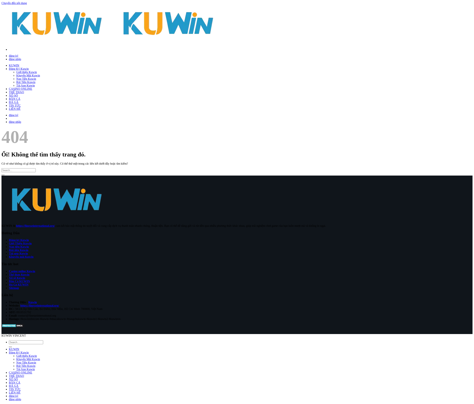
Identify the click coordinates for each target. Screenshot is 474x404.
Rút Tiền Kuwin (25, 82)
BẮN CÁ (14, 98)
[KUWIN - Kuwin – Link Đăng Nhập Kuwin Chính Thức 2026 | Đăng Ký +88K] (112, 43)
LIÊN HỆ (15, 108)
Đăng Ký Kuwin (19, 68)
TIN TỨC (15, 105)
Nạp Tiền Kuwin (26, 78)
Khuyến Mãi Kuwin (28, 75)
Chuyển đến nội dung (14, 3)
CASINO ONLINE (20, 88)
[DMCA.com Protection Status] (12, 326)
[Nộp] (2, 174)
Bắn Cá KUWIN (19, 281)
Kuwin (32, 302)
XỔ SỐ (13, 95)
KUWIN (14, 65)
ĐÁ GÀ (14, 102)
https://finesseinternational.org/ (35, 225)
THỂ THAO (16, 92)
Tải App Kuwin (25, 85)
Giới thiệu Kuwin (26, 72)
